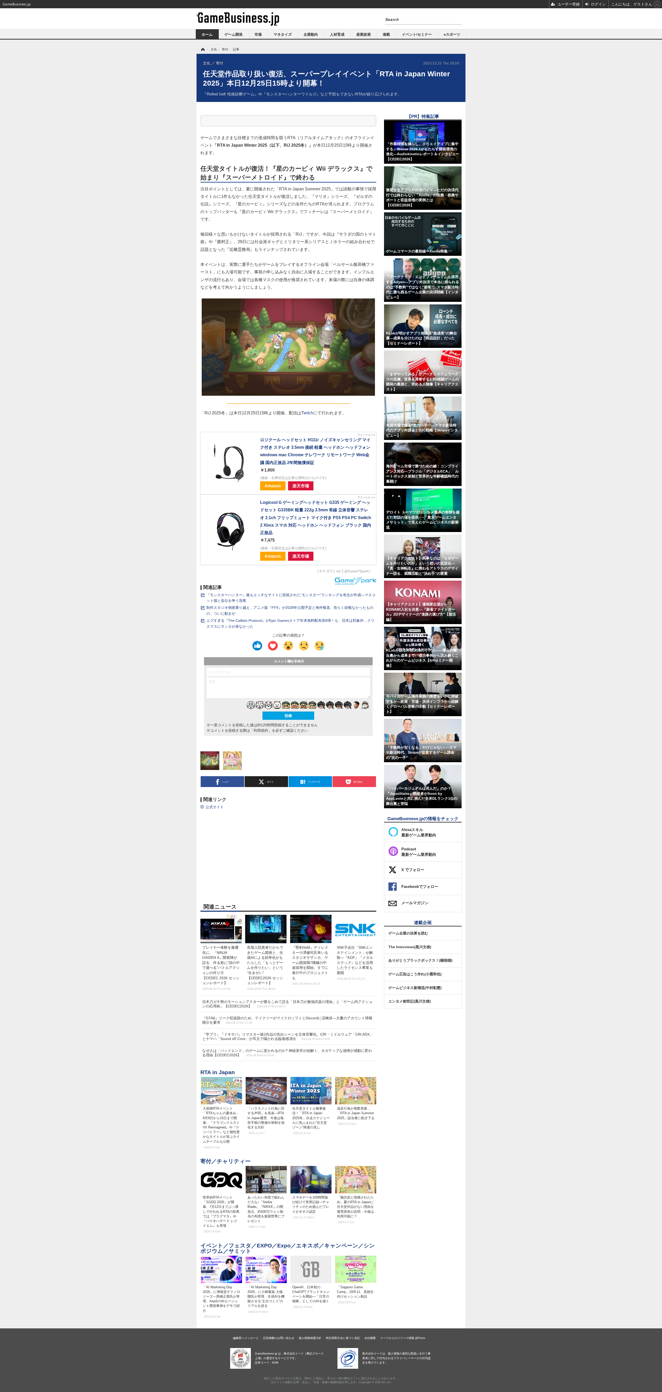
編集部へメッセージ (246, 1337)
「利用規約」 (261, 730)
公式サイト (215, 807)
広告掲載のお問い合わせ (278, 1337)
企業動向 (311, 34)
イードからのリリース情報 (397, 1337)
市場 (258, 34)
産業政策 (363, 34)
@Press (420, 1337)
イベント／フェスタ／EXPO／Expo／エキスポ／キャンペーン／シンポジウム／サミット (287, 1248)
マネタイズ (283, 34)
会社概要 (370, 1337)
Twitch (307, 412)
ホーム (207, 34)
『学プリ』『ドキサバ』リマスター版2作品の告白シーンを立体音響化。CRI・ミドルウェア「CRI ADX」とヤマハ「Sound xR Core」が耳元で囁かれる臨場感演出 (287, 1036)
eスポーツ (452, 34)
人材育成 (337, 34)
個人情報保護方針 (310, 1337)
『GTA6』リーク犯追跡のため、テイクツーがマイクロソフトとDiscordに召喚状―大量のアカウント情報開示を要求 (287, 1020)
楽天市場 (300, 485)
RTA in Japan (217, 1072)
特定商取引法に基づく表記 (343, 1337)
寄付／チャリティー (225, 1161)
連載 (386, 34)
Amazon (273, 485)
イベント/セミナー (417, 34)
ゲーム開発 (233, 34)
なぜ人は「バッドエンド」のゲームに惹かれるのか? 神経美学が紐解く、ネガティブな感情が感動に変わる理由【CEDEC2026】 (287, 1053)
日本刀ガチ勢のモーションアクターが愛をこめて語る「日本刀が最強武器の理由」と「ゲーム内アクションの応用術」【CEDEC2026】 (287, 1004)
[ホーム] (202, 49)
